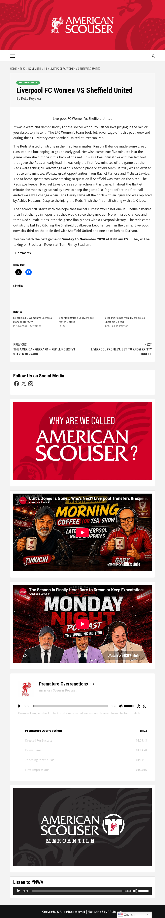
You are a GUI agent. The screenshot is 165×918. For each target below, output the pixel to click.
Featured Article (28, 82)
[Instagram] (30, 383)
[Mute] (121, 706)
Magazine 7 (95, 912)
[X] (23, 383)
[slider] (70, 706)
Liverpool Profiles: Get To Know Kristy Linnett (121, 349)
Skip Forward (145, 706)
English (129, 914)
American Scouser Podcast (57, 690)
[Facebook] (16, 383)
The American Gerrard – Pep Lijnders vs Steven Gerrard (44, 349)
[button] (82, 731)
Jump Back (138, 706)
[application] (82, 706)
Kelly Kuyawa (31, 98)
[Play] (20, 706)
